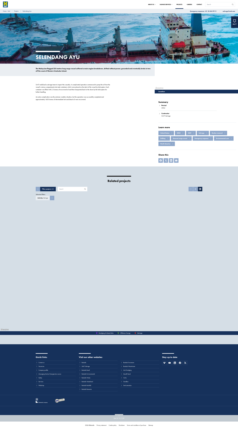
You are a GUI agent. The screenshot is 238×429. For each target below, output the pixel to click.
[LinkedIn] (171, 160)
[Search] (232, 4)
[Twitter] (185, 363)
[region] (119, 267)
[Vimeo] (164, 363)
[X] (166, 160)
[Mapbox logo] (5, 330)
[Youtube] (169, 363)
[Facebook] (160, 160)
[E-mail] (176, 160)
